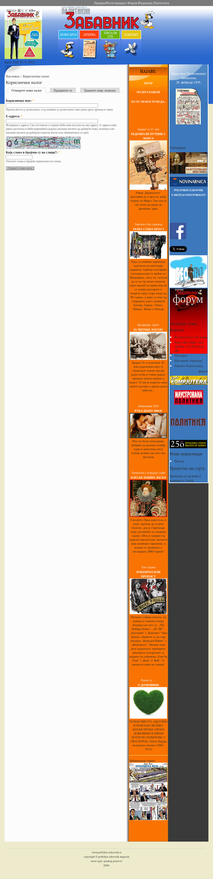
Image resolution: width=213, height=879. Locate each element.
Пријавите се (63, 90)
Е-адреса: (14, 116)
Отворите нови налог (26, 90)
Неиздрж (181, 355)
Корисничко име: (20, 100)
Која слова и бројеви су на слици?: (33, 152)
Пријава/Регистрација (109, 3)
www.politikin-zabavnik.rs (106, 852)
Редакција (146, 3)
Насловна (13, 76)
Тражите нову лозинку (100, 90)
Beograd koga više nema (191, 337)
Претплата (161, 3)
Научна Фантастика (189, 365)
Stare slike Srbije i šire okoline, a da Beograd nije (189, 346)
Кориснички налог (36, 76)
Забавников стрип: (142, 760)
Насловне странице (188, 360)
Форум (131, 3)
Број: (8, 62)
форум (203, 371)
